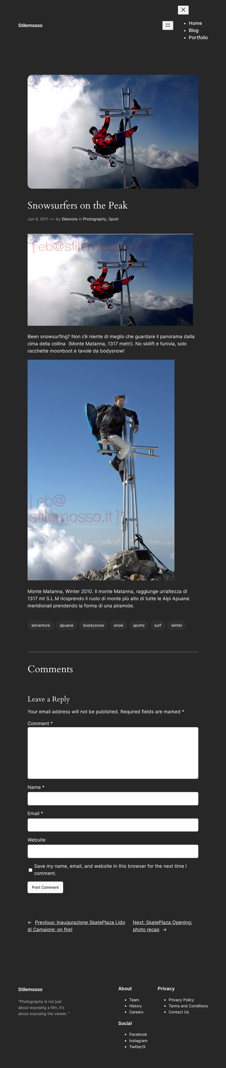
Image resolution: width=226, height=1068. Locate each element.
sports (138, 625)
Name (36, 787)
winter (176, 625)
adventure (40, 625)
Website (36, 840)
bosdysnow (93, 625)
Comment (40, 723)
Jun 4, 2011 (38, 219)
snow (118, 625)
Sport (114, 219)
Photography (94, 219)
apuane (66, 625)
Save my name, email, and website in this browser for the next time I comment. (110, 869)
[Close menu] (183, 10)
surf (157, 625)
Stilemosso (30, 25)
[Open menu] (167, 25)
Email (35, 813)
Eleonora (69, 219)
